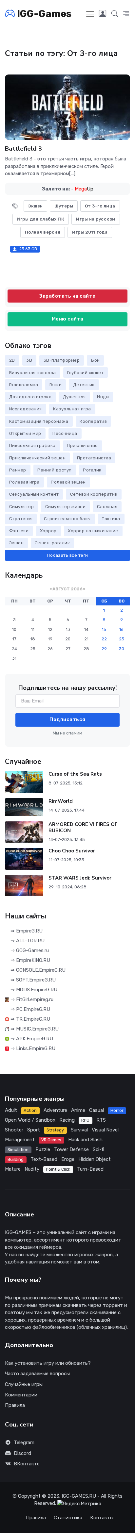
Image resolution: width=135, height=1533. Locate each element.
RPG (85, 1120)
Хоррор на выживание (93, 530)
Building (16, 1159)
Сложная (107, 506)
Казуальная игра (72, 408)
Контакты (101, 1518)
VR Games (51, 1139)
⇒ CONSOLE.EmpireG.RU (37, 970)
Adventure (55, 1110)
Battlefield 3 (23, 148)
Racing (67, 1120)
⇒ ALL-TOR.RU (27, 941)
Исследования (25, 408)
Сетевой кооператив (93, 494)
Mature (13, 1169)
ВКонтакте (27, 1464)
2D (12, 360)
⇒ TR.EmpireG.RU (29, 1019)
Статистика (68, 1518)
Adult (11, 1110)
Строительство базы (67, 518)
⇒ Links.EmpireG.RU (32, 1048)
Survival (79, 1130)
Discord (22, 1453)
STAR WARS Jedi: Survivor (79, 878)
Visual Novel (105, 1130)
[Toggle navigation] (90, 14)
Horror (117, 1110)
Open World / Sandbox (30, 1120)
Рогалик (92, 470)
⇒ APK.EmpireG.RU (31, 1039)
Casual (96, 1110)
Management (20, 1140)
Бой (95, 360)
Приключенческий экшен (37, 457)
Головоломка (23, 384)
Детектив (84, 384)
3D (29, 360)
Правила (15, 1405)
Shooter (14, 1130)
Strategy (55, 1130)
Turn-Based (90, 1169)
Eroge (67, 1159)
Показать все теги (67, 555)
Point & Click (58, 1169)
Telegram (24, 1442)
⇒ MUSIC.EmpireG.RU (34, 1029)
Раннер (17, 470)
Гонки (55, 384)
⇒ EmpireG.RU (26, 931)
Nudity (32, 1169)
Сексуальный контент (34, 494)
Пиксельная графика (32, 445)
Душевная (74, 396)
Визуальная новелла (32, 372)
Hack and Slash (85, 1140)
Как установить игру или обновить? (48, 1363)
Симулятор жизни (65, 506)
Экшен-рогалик (52, 542)
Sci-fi (98, 1149)
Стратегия (21, 518)
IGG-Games (43, 14)
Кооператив (93, 421)
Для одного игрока (30, 396)
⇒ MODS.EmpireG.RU (33, 990)
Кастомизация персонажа (38, 421)
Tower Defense (71, 1149)
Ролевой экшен (68, 482)
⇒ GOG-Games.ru (29, 950)
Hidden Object (94, 1159)
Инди (103, 396)
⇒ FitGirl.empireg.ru (31, 999)
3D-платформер (62, 360)
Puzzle (42, 1149)
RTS (101, 1120)
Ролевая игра (24, 482)
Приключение (82, 445)
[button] (114, 14)
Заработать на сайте (67, 296)
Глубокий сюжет (85, 372)
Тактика (111, 518)
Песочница (64, 433)
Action (30, 1110)
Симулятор (21, 506)
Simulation (18, 1149)
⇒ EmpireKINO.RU (29, 960)
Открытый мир (25, 433)
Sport (33, 1130)
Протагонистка (94, 457)
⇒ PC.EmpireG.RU (29, 1009)
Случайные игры (24, 1384)
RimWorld (60, 801)
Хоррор (48, 530)
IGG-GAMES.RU (79, 1496)
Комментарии (21, 1395)
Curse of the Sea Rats (75, 774)
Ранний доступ (54, 470)
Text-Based (43, 1159)
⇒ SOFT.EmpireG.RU (32, 980)
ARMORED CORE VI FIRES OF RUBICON (83, 827)
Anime (78, 1110)
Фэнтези (19, 530)
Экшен (16, 542)
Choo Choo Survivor (71, 851)
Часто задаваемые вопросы (37, 1373)
